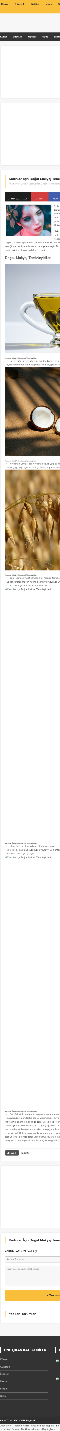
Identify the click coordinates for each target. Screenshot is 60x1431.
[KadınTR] (26, 22)
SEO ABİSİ (19, 1420)
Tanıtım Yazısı (22, 1425)
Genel (23, 183)
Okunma (40, 199)
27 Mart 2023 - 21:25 (18, 199)
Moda (45, 36)
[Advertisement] (30, 134)
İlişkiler (32, 36)
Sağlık (4, 1388)
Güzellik (17, 36)
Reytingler (47, 1429)
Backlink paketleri (30, 1429)
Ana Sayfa (14, 183)
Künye (4, 36)
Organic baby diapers (42, 1425)
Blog (3, 1396)
